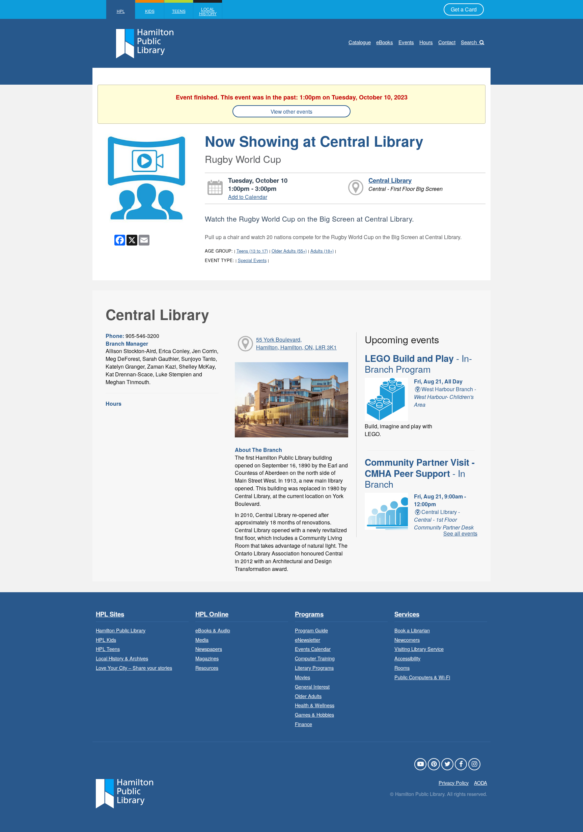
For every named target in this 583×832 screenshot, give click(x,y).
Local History (208, 11)
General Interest (312, 686)
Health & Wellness (314, 705)
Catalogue (360, 42)
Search (469, 42)
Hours (426, 42)
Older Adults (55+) (289, 251)
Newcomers (407, 639)
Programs (309, 614)
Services (406, 614)
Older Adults (308, 695)
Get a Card (463, 9)
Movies (302, 677)
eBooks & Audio (212, 630)
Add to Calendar (247, 197)
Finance (303, 723)
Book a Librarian (412, 630)
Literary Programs (314, 667)
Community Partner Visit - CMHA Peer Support (420, 473)
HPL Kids (106, 639)
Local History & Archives (122, 658)
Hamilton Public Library (120, 630)
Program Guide (311, 630)
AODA (480, 782)
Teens (179, 11)
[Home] (124, 792)
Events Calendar (313, 648)
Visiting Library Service (419, 648)
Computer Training (315, 658)
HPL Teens (108, 648)
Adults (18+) (322, 251)
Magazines (207, 658)
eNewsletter (307, 639)
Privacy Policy (454, 782)
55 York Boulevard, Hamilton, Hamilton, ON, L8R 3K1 (296, 343)
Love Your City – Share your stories (134, 667)
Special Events (252, 260)
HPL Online (211, 614)
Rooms (402, 667)
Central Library (390, 180)
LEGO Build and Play (418, 363)
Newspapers (208, 648)
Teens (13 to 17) (252, 251)
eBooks (384, 42)
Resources (206, 667)
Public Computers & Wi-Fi (422, 677)
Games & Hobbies (314, 714)
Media (202, 639)
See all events (460, 533)
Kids (150, 11)
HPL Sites (110, 614)
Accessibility (407, 658)
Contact (446, 42)
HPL (121, 11)
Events (406, 42)
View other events (291, 111)
